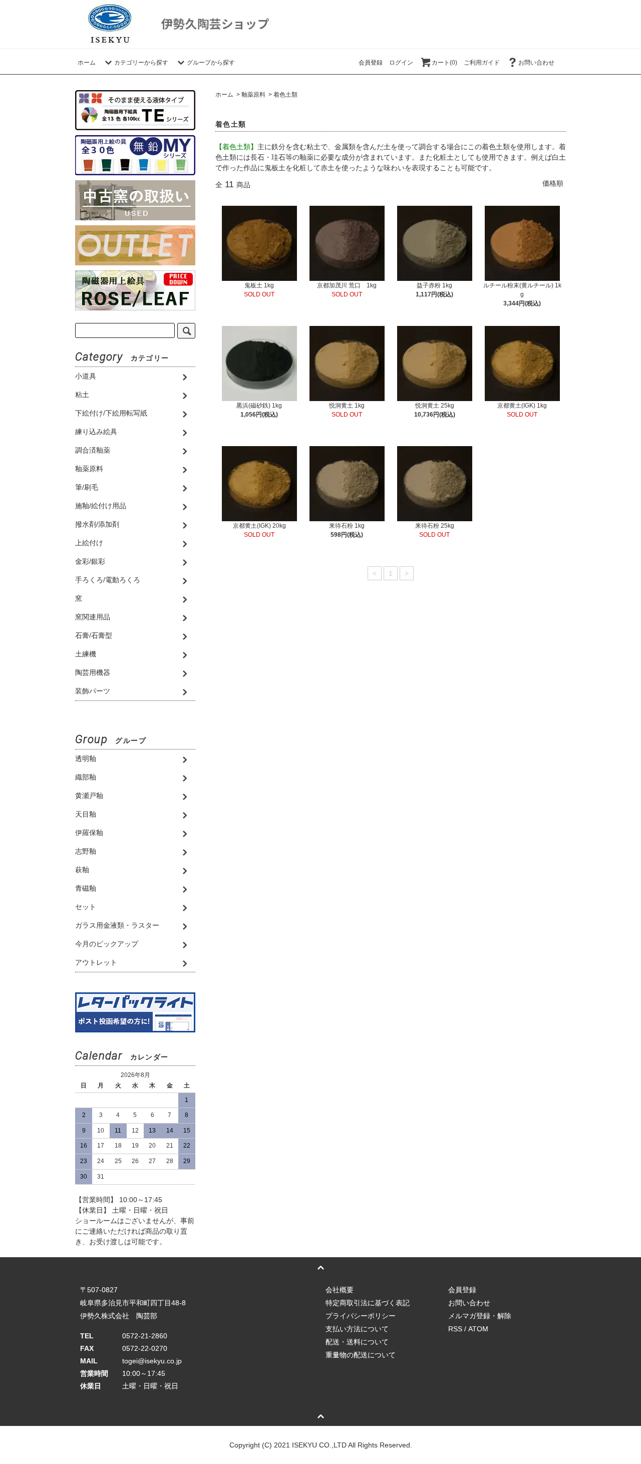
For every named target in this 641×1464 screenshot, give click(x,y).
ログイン (401, 62)
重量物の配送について (361, 1355)
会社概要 (340, 1290)
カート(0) (444, 62)
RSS (455, 1329)
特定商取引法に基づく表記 (368, 1303)
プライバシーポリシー (361, 1316)
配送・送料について (357, 1342)
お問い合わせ (536, 62)
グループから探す (211, 62)
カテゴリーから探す (141, 62)
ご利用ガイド (482, 62)
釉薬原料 (253, 94)
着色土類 (285, 94)
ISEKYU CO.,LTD (319, 1445)
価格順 (552, 183)
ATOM (478, 1329)
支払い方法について (357, 1329)
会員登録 (371, 62)
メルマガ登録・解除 (479, 1316)
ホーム (87, 62)
